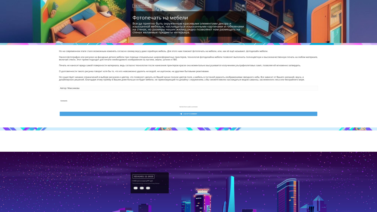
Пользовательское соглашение (142, 183)
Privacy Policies (155, 183)
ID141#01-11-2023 (143, 176)
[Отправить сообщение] (142, 187)
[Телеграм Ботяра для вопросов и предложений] (148, 187)
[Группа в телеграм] (135, 187)
